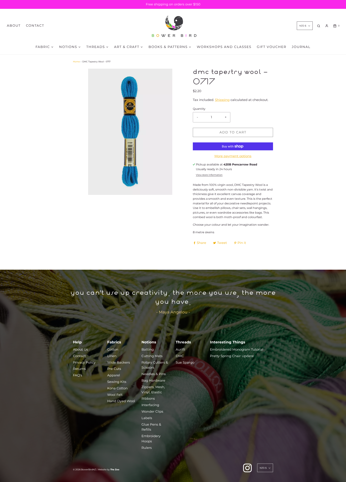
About (14, 26)
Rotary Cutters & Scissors (154, 365)
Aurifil (180, 349)
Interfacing (150, 405)
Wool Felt (115, 395)
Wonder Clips (152, 412)
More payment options (232, 156)
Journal (301, 47)
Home (76, 61)
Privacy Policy (84, 362)
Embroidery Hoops (151, 438)
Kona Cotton (117, 388)
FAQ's (77, 375)
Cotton (112, 349)
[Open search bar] (318, 26)
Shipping (222, 100)
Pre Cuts (114, 369)
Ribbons (148, 399)
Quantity (199, 108)
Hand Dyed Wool (121, 401)
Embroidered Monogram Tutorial (236, 349)
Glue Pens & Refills (151, 427)
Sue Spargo (185, 362)
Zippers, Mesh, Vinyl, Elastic (153, 389)
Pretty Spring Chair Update (232, 356)
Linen (111, 356)
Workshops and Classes (224, 47)
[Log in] (327, 25)
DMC (180, 356)
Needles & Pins (153, 374)
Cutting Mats (152, 356)
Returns (79, 369)
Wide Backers (118, 362)
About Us (80, 349)
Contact (35, 26)
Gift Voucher (271, 47)
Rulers (146, 448)
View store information (209, 175)
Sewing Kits (116, 382)
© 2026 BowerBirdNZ (84, 469)
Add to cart (232, 132)
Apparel (113, 375)
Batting (147, 349)
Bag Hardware (153, 380)
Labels (146, 418)
